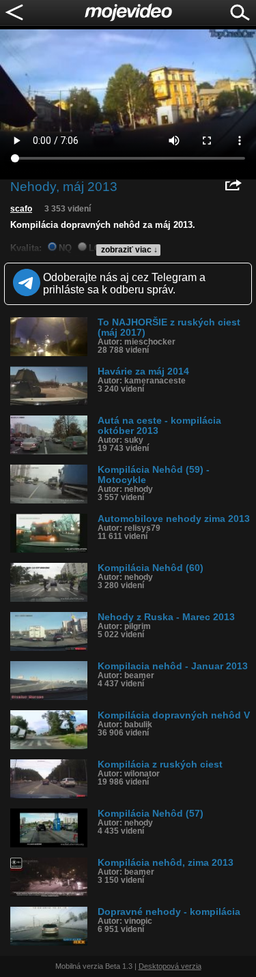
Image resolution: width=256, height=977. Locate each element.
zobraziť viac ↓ (129, 249)
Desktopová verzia (170, 966)
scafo (21, 209)
